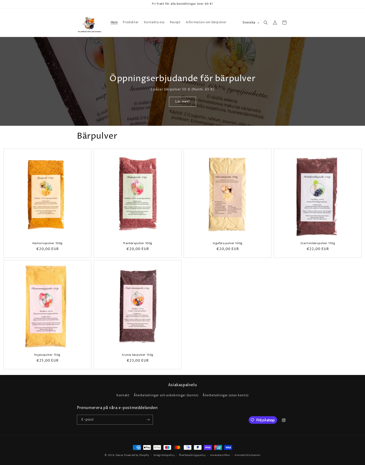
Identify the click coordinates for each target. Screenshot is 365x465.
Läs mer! (182, 102)
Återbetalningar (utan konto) (226, 395)
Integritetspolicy (164, 455)
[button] (265, 22)
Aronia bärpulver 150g (137, 355)
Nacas (119, 455)
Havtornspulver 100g (47, 243)
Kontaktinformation (247, 455)
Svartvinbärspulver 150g (317, 243)
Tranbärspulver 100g (137, 243)
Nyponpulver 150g (47, 355)
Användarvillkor (220, 455)
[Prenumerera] (148, 420)
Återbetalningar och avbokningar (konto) (166, 395)
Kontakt (122, 395)
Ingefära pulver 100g (227, 243)
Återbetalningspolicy (192, 455)
